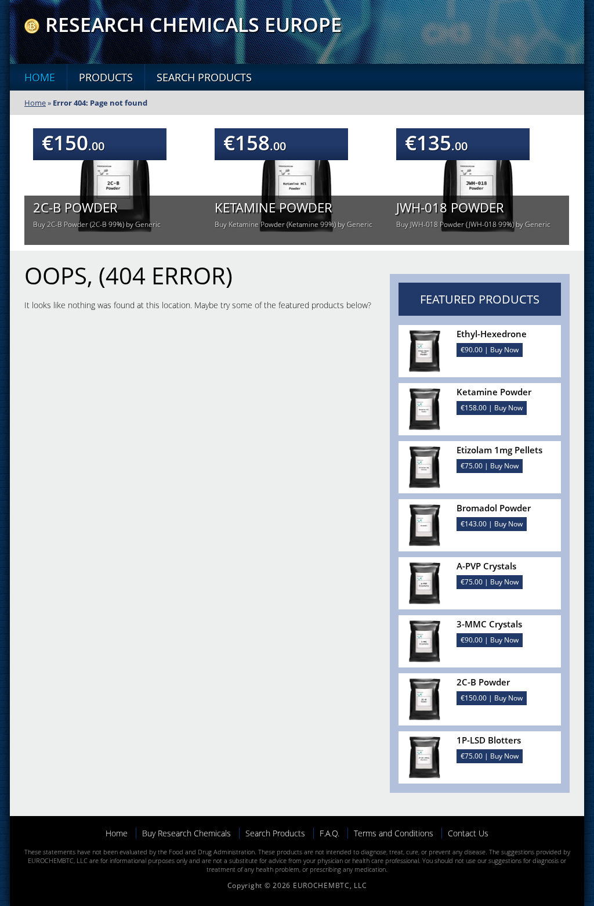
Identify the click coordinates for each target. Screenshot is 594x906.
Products (106, 77)
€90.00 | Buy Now (490, 350)
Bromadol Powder (494, 508)
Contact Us (468, 833)
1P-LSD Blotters (489, 740)
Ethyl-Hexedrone (492, 334)
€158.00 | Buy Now (492, 408)
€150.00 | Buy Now (492, 698)
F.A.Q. (329, 833)
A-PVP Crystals (486, 566)
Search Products (204, 77)
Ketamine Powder (273, 207)
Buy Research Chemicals (186, 833)
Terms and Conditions (393, 833)
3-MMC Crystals (489, 624)
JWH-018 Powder (450, 207)
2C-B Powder (75, 207)
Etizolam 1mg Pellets (499, 450)
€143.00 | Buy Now (492, 524)
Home (39, 77)
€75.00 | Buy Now (490, 466)
